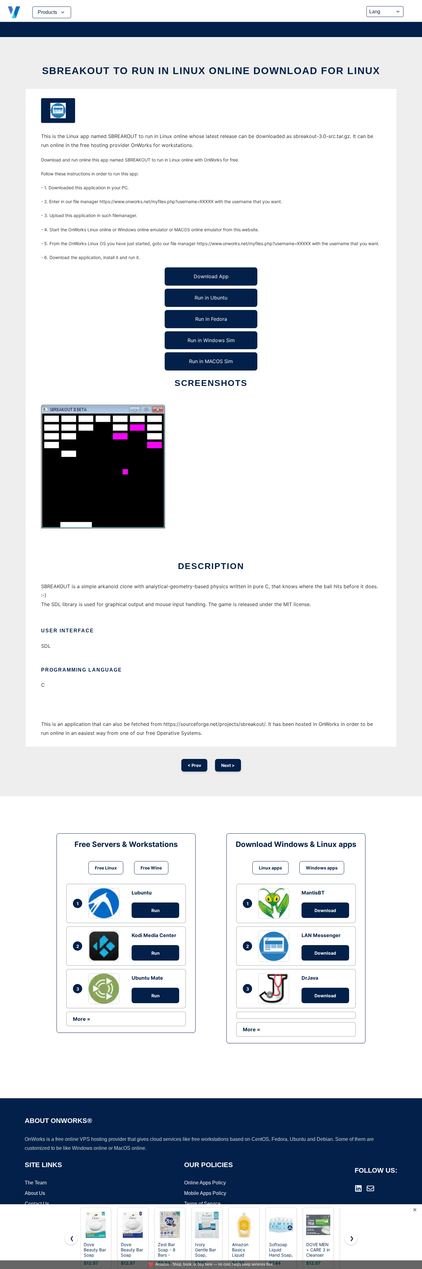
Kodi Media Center (154, 935)
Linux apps (270, 867)
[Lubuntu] (105, 903)
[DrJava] (275, 988)
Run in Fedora (211, 319)
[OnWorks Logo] (14, 12)
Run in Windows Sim (211, 340)
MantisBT (313, 893)
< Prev (194, 765)
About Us (35, 1193)
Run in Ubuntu (211, 298)
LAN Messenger (321, 935)
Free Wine (151, 867)
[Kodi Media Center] (105, 946)
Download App (211, 276)
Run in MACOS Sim (211, 361)
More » (81, 1019)
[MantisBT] (275, 903)
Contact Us (37, 1203)
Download (325, 910)
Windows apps (322, 867)
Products (47, 12)
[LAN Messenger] (275, 946)
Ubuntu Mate (147, 978)
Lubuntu (142, 893)
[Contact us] (370, 1188)
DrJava (310, 978)
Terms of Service (202, 1203)
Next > (228, 765)
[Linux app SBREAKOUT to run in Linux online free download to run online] (58, 110)
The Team (36, 1182)
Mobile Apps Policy (205, 1193)
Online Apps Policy (205, 1182)
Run (155, 910)
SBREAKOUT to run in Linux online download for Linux (211, 70)
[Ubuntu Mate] (105, 988)
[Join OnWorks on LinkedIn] (358, 1188)
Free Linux (106, 867)
